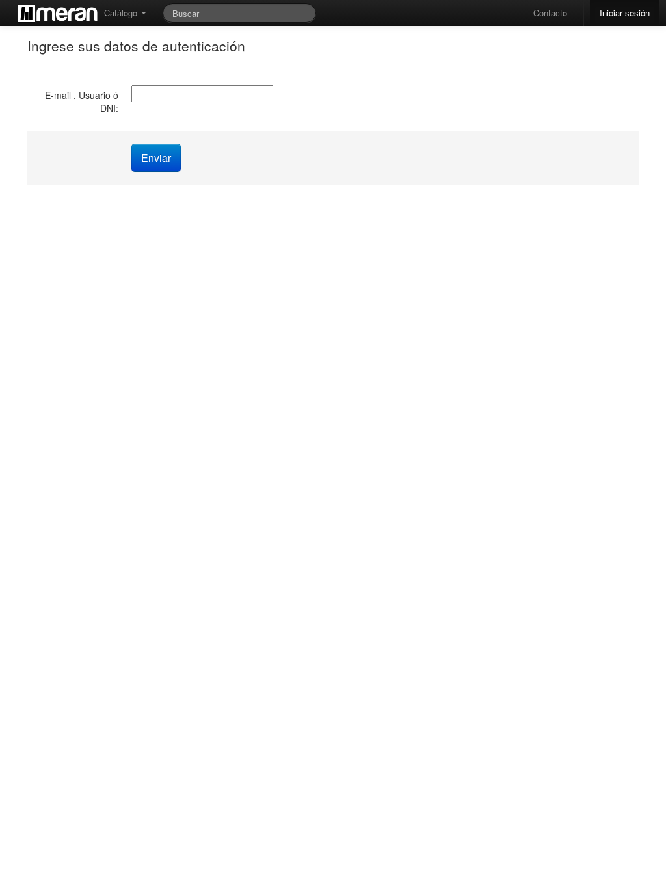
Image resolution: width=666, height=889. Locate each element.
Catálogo (122, 13)
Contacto (550, 13)
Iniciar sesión (625, 13)
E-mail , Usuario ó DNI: (81, 102)
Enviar (156, 157)
